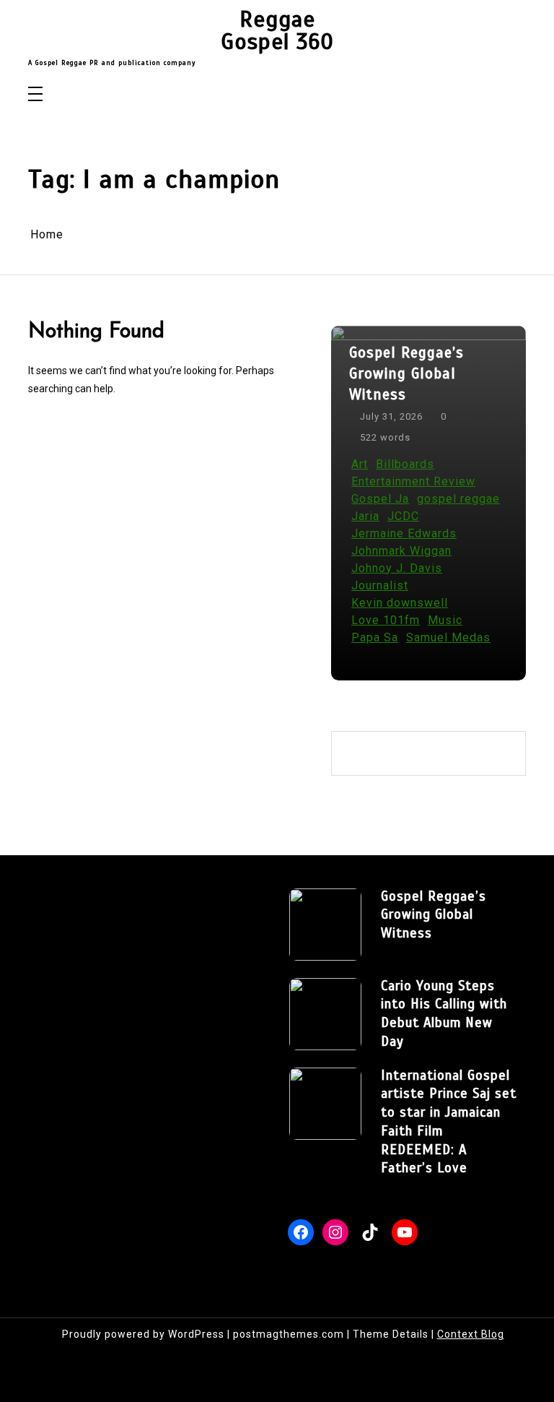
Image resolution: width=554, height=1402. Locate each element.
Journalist (379, 585)
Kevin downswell (399, 603)
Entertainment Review (413, 481)
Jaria (365, 516)
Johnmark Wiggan (401, 551)
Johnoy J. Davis (396, 568)
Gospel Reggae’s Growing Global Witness (406, 373)
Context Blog (470, 1334)
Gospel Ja (380, 499)
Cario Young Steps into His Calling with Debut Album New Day (444, 1013)
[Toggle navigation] (35, 95)
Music (445, 620)
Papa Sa (374, 637)
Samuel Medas (448, 637)
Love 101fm (385, 620)
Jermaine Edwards (404, 533)
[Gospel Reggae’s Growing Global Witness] (325, 924)
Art (359, 464)
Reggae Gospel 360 (277, 31)
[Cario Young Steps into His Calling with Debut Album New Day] (325, 1014)
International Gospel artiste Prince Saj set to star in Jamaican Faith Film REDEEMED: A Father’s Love (448, 1122)
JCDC (403, 516)
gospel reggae (458, 499)
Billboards (405, 464)
